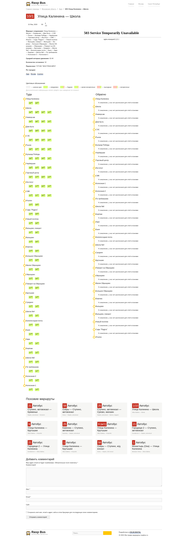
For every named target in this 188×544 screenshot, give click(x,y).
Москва (141, 4)
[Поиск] (107, 533)
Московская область (49, 9)
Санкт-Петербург (154, 4)
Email (28, 497)
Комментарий (31, 465)
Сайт (27, 504)
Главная (131, 4)
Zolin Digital (135, 532)
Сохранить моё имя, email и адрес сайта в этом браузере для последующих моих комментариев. (63, 512)
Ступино (40, 74)
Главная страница (32, 9)
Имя (28, 489)
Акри (60, 9)
